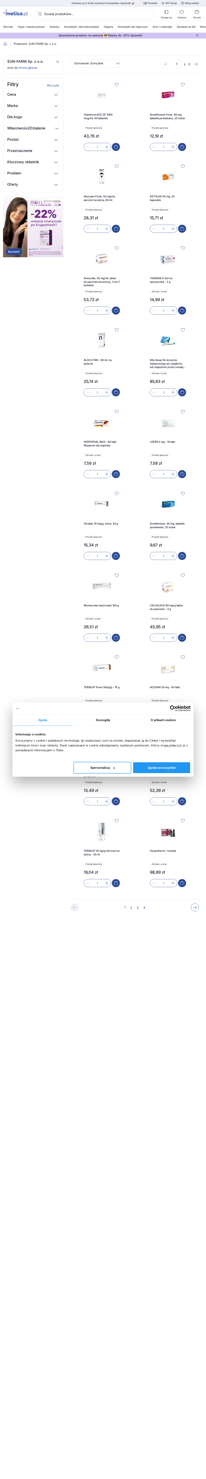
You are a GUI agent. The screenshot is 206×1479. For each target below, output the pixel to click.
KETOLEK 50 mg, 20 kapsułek (162, 198)
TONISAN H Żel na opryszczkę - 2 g (161, 280)
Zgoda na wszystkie (162, 767)
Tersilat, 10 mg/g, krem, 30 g (101, 523)
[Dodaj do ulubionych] (116, 84)
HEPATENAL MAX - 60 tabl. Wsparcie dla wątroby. (100, 443)
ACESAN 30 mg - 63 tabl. (165, 687)
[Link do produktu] (101, 116)
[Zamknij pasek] (197, 35)
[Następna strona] (196, 64)
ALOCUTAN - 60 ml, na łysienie (98, 361)
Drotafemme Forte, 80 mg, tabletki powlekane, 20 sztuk (167, 116)
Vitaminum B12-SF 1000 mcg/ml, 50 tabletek (98, 116)
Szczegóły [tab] (103, 720)
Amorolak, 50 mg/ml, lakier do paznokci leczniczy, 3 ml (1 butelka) (101, 282)
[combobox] (94, 14)
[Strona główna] (5, 44)
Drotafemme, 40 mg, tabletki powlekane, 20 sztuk (167, 525)
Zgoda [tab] (42, 720)
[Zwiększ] (107, 147)
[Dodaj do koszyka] (116, 147)
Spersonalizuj (100, 767)
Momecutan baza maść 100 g (101, 605)
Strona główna (28, 67)
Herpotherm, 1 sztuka (163, 850)
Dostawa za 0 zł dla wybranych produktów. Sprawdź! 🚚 (103, 3)
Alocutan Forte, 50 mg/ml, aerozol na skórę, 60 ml (99, 198)
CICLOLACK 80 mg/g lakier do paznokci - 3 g (166, 607)
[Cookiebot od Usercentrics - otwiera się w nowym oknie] (173, 708)
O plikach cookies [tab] (163, 720)
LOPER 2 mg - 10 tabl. (163, 441)
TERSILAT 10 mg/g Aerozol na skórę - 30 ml (101, 852)
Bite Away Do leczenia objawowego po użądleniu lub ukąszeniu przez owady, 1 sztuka (168, 363)
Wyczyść (53, 85)
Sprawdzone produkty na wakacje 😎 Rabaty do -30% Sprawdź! (101, 35)
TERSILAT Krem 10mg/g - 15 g (101, 687)
